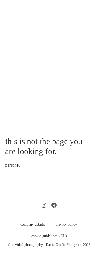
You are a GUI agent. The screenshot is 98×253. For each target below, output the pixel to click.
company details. (32, 224)
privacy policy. (67, 224)
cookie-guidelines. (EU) (49, 236)
